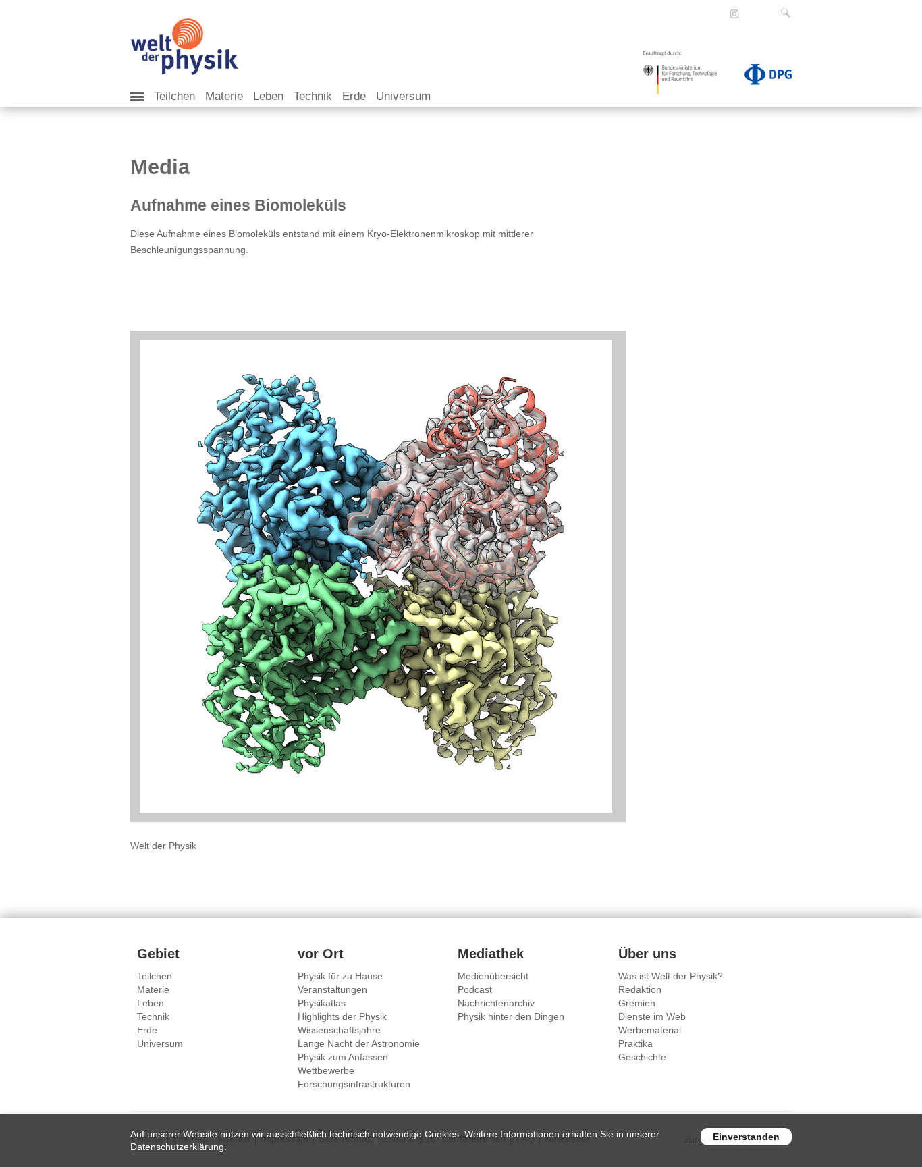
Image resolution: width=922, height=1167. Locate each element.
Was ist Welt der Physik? (670, 976)
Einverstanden (746, 1136)
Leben (268, 96)
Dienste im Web (652, 1016)
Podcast (475, 989)
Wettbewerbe (326, 1070)
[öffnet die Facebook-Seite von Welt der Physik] (716, 13)
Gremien (636, 1003)
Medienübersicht (493, 976)
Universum (403, 96)
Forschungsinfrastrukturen (354, 1084)
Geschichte (642, 1057)
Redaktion (639, 989)
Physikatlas (322, 1003)
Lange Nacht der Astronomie (359, 1043)
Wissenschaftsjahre (339, 1030)
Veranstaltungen (332, 989)
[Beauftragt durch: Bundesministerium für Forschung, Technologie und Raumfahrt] (685, 77)
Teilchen (174, 96)
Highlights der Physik (342, 1016)
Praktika (635, 1043)
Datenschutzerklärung (177, 1146)
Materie (224, 96)
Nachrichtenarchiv (496, 1003)
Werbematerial (649, 1030)
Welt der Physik (163, 845)
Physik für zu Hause (340, 976)
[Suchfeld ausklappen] (788, 13)
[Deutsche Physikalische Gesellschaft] (761, 77)
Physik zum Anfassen (343, 1057)
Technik (313, 96)
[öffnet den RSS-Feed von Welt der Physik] (753, 13)
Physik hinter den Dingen (511, 1016)
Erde (354, 96)
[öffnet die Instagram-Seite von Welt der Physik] (734, 14)
